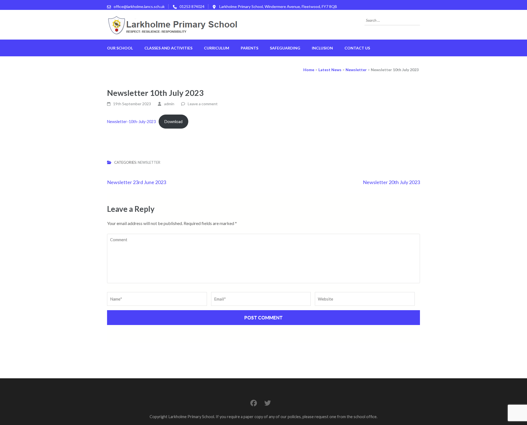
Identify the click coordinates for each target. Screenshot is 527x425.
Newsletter (149, 162)
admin (169, 103)
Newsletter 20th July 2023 (391, 182)
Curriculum (216, 48)
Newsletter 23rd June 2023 (136, 182)
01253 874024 (192, 6)
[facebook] (253, 403)
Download (173, 121)
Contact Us (357, 48)
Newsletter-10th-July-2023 (131, 121)
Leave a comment (203, 103)
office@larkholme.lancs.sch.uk (139, 6)
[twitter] (267, 403)
